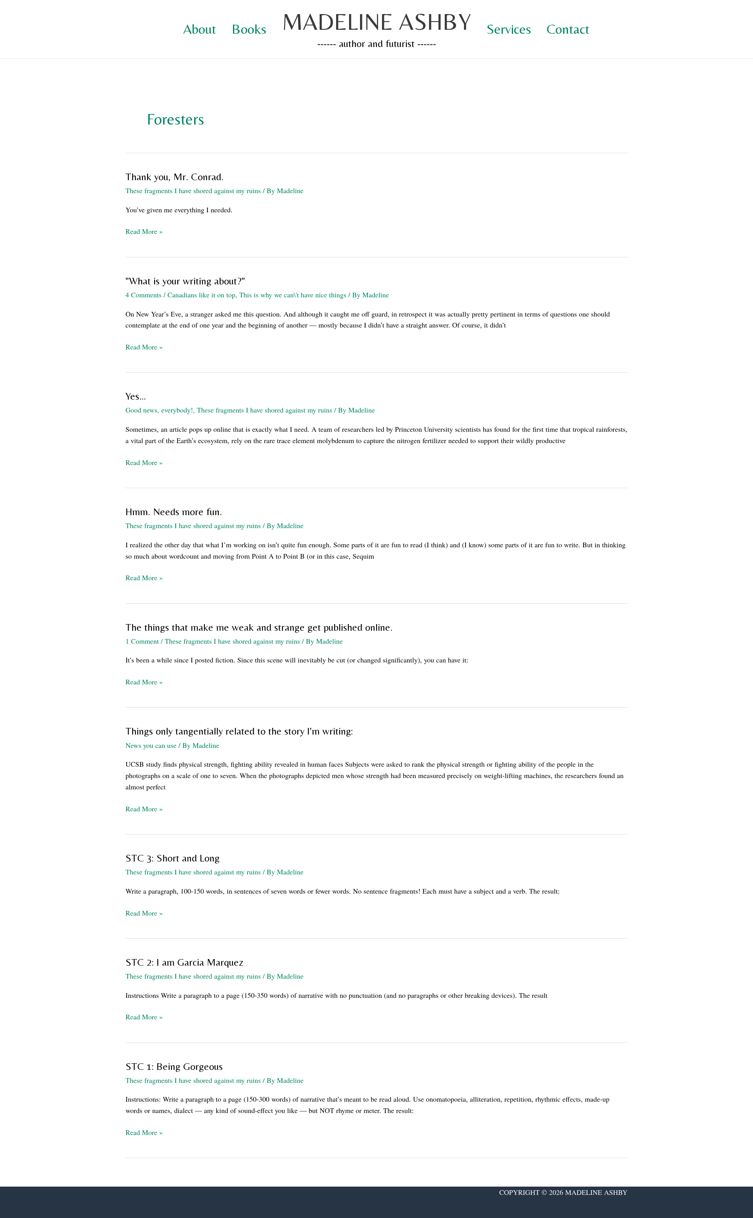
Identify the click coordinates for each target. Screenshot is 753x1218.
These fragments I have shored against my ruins (193, 190)
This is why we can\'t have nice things (292, 294)
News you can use (151, 745)
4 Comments (144, 294)
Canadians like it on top (201, 294)
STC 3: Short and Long (173, 858)
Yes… (136, 396)
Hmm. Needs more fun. (174, 512)
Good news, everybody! (159, 409)
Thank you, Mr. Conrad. (175, 177)
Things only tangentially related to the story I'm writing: (239, 731)
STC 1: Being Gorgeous (174, 1066)
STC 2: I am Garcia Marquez (185, 962)
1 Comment (142, 641)
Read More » (144, 231)
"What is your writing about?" (185, 281)
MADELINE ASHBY (376, 21)
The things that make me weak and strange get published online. (259, 627)
